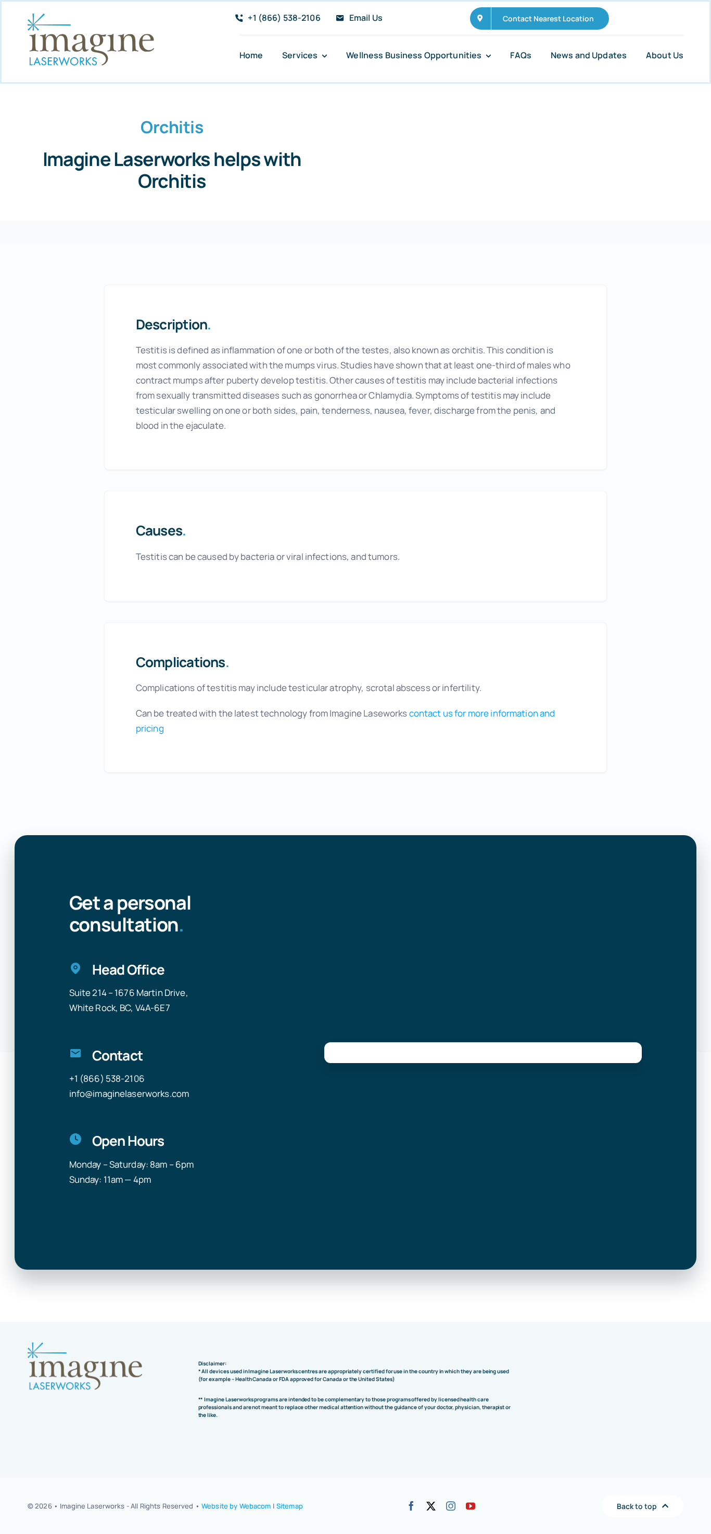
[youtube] (470, 1506)
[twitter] (431, 1506)
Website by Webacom (236, 1506)
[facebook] (411, 1506)
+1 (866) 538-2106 (107, 1078)
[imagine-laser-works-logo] (91, 18)
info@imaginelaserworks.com (129, 1094)
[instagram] (450, 1506)
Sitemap (289, 1506)
